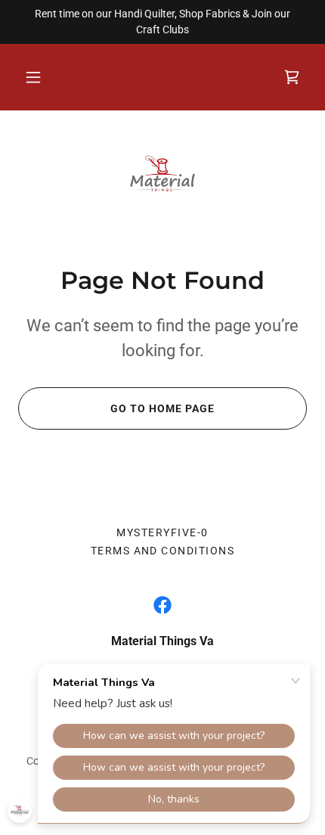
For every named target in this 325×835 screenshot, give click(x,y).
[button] (33, 77)
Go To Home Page (162, 408)
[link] (162, 176)
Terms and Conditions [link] (163, 551)
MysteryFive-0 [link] (162, 532)
